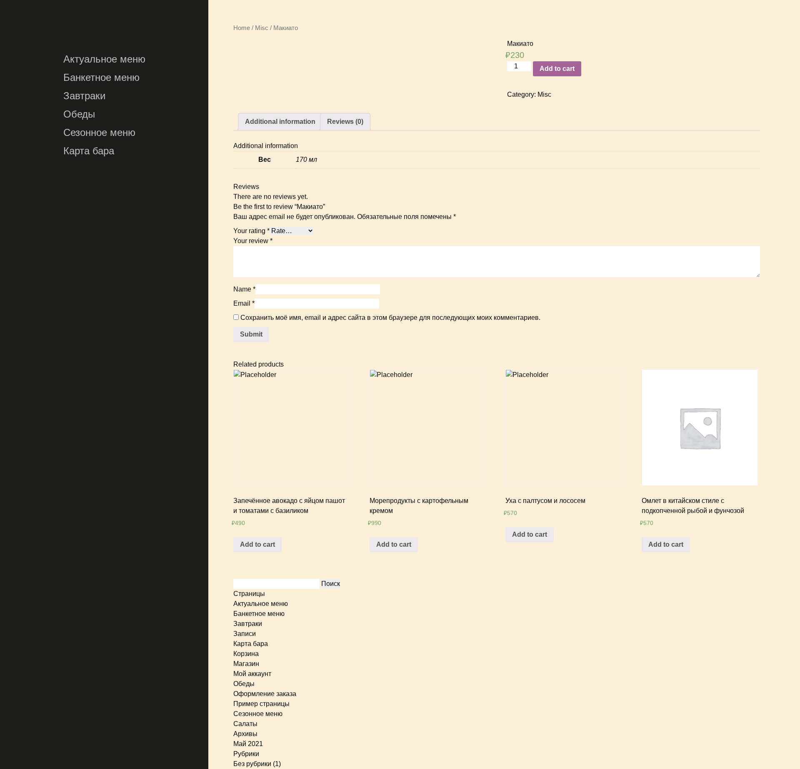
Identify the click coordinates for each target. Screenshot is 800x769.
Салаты (245, 723)
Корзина (246, 653)
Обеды (79, 114)
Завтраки (84, 95)
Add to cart (557, 68)
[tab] (280, 122)
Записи (244, 633)
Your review (252, 240)
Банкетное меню (101, 77)
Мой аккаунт (252, 673)
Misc (261, 28)
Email (244, 303)
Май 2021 (248, 743)
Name (244, 289)
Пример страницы (261, 703)
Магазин (246, 663)
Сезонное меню (99, 132)
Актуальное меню (104, 59)
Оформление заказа (264, 693)
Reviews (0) (345, 121)
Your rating (251, 230)
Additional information (280, 121)
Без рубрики (252, 763)
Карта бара (88, 150)
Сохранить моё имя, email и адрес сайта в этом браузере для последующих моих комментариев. (390, 317)
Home (241, 28)
